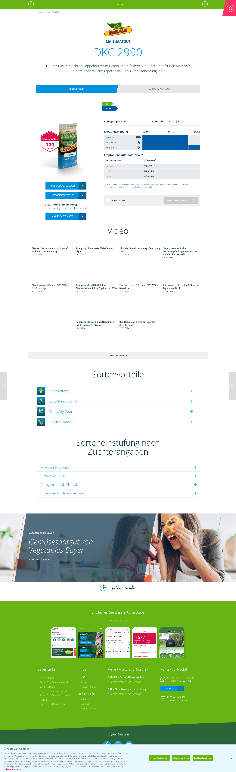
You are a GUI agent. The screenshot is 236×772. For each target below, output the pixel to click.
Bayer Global (46, 678)
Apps (83, 682)
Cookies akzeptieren (202, 758)
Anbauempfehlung (159, 89)
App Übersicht (119, 620)
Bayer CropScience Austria (54, 691)
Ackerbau (85, 699)
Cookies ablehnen (181, 758)
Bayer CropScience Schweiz (54, 695)
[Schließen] (232, 758)
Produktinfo (76, 89)
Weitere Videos (117, 355)
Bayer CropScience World (53, 682)
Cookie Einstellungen (159, 758)
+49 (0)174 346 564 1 (181, 681)
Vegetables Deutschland (52, 704)
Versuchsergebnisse (63, 195)
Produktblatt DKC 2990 (62, 185)
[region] (118, 758)
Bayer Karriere (47, 686)
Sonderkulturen (89, 708)
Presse (43, 699)
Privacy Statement (12, 769)
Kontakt (168, 688)
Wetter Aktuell (88, 686)
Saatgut (84, 703)
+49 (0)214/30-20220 (181, 700)
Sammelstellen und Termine (125, 682)
